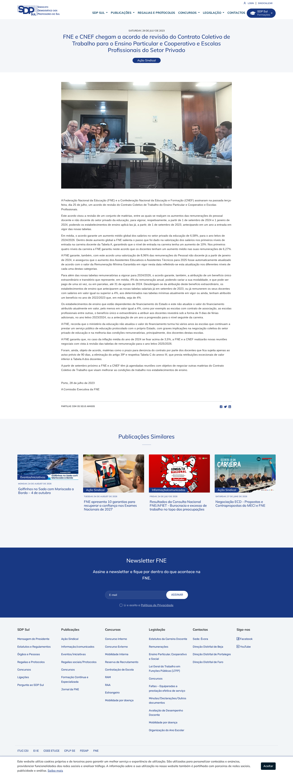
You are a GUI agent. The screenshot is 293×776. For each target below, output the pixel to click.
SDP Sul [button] (98, 13)
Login (250, 3)
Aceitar (268, 766)
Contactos (236, 13)
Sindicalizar (265, 3)
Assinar (177, 594)
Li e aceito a (132, 605)
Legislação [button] (212, 13)
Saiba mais (55, 770)
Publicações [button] (121, 13)
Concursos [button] (187, 13)
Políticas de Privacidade (157, 605)
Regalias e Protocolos (156, 13)
